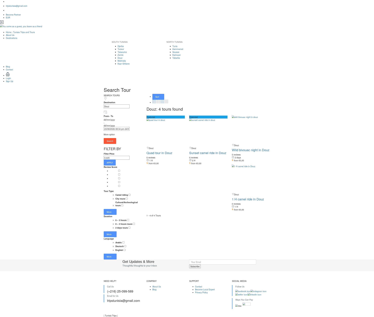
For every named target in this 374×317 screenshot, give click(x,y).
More (109, 211)
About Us (10, 35)
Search (110, 141)
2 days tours (121, 227)
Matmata (122, 60)
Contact (9, 69)
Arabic (118, 242)
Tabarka (176, 57)
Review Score (110, 167)
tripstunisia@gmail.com (16, 5)
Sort (157, 96)
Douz (120, 57)
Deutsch (119, 246)
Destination (109, 102)
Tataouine (122, 51)
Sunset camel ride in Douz (207, 152)
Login (8, 78)
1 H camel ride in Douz (248, 199)
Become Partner (13, 14)
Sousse (175, 51)
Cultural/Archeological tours (126, 204)
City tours (120, 198)
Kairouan (176, 54)
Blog (8, 66)
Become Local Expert (205, 289)
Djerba (121, 46)
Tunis (174, 46)
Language (109, 238)
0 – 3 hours (121, 220)
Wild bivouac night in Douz (250, 150)
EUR (8, 17)
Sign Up (9, 81)
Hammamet (177, 49)
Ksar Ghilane (124, 63)
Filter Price (109, 153)
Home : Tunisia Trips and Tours (20, 32)
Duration (108, 216)
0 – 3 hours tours (124, 223)
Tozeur (121, 49)
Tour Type (109, 191)
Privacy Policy (201, 292)
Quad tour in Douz (159, 152)
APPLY (110, 162)
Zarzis (120, 54)
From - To (108, 116)
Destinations (12, 37)
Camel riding (122, 194)
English (119, 250)
